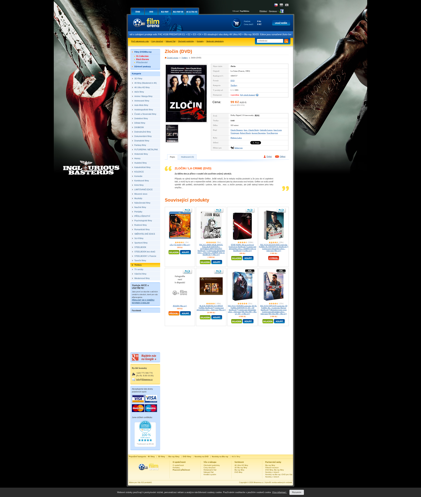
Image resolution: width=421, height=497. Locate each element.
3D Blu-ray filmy (241, 468)
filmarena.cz (258, 482)
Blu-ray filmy (239, 470)
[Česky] (276, 5)
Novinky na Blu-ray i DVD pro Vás (278, 474)
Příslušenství (142, 62)
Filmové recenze (272, 468)
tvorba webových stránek (282, 482)
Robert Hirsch (245, 133)
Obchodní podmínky (186, 41)
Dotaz (269, 156)
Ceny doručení (157, 41)
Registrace (273, 11)
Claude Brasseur (237, 130)
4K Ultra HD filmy (241, 465)
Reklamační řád (210, 470)
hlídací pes (239, 148)
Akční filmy (236, 457)
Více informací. (279, 492)
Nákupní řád (170, 41)
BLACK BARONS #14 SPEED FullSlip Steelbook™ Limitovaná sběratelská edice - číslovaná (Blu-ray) (211, 308)
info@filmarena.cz (144, 379)
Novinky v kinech (272, 472)
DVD (233, 81)
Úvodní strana (172, 58)
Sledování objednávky (215, 41)
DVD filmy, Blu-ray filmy (274, 470)
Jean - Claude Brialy (251, 130)
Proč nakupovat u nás (140, 41)
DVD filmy (238, 472)
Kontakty (200, 41)
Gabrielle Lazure (266, 130)
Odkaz (282, 156)
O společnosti (178, 465)
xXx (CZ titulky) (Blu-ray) (180, 245)
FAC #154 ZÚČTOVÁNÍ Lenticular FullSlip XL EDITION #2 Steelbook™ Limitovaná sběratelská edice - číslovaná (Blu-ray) (273, 248)
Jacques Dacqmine (259, 133)
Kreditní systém (210, 474)
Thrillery (184, 58)
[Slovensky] (281, 5)
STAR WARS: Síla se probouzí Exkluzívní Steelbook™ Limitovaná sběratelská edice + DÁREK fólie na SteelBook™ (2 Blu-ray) (242, 248)
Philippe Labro (236, 138)
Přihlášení (263, 11)
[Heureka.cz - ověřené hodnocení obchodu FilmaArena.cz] (145, 446)
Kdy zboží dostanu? (247, 95)
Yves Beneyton (272, 133)
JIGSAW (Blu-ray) (180, 306)
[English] (287, 5)
